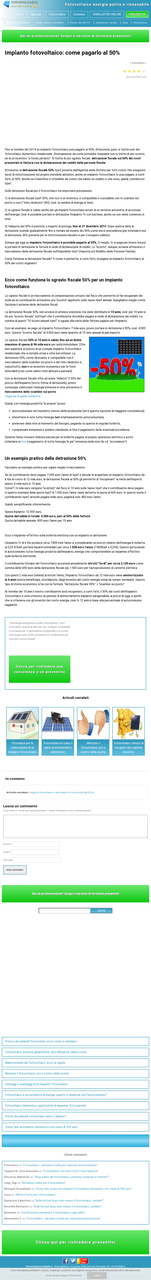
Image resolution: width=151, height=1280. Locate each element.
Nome (7, 844)
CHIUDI (96, 1275)
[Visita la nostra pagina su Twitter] (73, 1263)
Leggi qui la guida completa (22, 396)
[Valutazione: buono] (139, 71)
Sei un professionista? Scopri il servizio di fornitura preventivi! (75, 36)
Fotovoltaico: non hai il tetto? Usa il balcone (70, 1171)
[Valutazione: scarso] (124, 71)
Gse (23, 441)
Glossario (79, 14)
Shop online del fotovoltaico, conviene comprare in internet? (71, 1177)
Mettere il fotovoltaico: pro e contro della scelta (93, 747)
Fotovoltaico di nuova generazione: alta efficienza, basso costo (46, 1052)
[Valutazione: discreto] (134, 71)
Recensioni (140, 22)
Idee (125, 22)
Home (19, 14)
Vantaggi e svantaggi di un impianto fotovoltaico (36, 1084)
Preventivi (137, 14)
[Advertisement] (75, 107)
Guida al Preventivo (18, 22)
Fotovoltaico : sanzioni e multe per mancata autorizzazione (60, 1165)
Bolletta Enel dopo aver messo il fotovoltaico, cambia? (69, 1200)
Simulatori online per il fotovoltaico (43, 1183)
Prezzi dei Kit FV (80, 22)
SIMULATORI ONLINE (107, 14)
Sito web (8, 860)
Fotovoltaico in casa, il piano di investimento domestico (57, 747)
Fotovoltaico (78, 4)
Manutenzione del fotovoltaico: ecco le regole (35, 1063)
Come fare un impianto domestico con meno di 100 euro (41, 1127)
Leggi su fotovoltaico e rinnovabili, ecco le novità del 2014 (61, 792)
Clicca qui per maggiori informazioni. (64, 1275)
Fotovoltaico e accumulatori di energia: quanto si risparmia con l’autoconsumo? (56, 1095)
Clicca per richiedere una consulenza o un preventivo (39, 669)
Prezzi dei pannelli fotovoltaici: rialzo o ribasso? (35, 1116)
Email (7, 852)
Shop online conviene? (50, 22)
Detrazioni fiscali (106, 22)
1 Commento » (138, 62)
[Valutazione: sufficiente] (129, 71)
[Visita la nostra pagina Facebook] (66, 1263)
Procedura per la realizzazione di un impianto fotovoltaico (22, 747)
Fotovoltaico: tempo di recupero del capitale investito (128, 747)
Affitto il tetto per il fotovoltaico (35, 1194)
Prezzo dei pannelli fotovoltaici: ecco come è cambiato (41, 1041)
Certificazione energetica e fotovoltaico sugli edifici (53, 1212)
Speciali (36, 14)
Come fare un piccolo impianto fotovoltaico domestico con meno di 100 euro (83, 1188)
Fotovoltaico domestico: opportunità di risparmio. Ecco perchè (45, 1105)
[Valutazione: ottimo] (143, 71)
